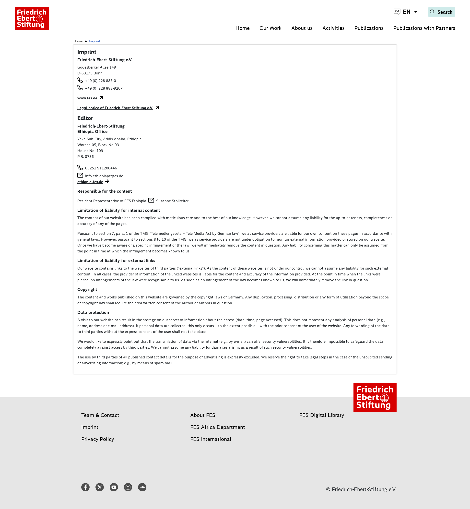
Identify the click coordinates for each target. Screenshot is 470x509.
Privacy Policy (97, 439)
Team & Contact (100, 415)
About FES (202, 415)
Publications (369, 28)
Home (242, 28)
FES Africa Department (217, 427)
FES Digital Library (321, 415)
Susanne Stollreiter (172, 201)
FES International (210, 439)
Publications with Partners (424, 28)
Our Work (270, 28)
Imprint (89, 427)
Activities (333, 28)
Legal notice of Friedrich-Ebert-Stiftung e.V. (115, 108)
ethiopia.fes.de (90, 181)
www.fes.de (87, 98)
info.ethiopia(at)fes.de (104, 176)
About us (302, 28)
